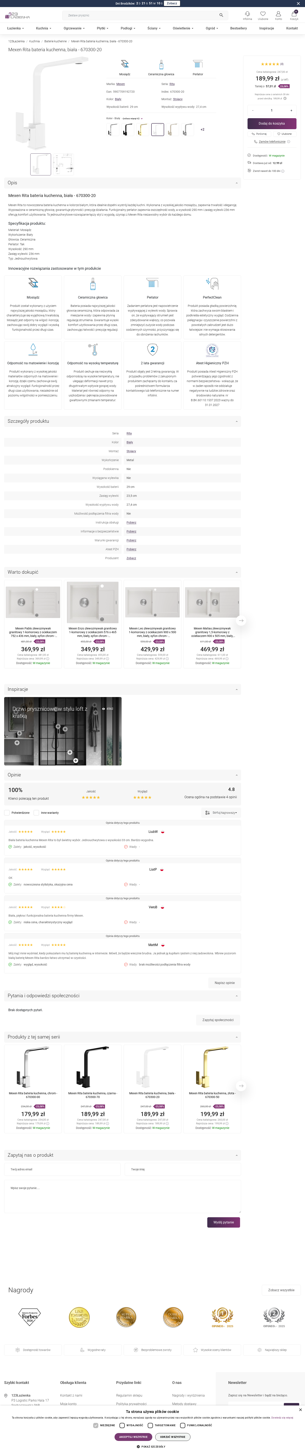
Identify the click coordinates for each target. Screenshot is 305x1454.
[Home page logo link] (24, 15)
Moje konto (68, 1404)
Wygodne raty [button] (97, 1350)
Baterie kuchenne (55, 41)
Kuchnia (34, 41)
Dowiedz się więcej (282, 1417)
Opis (12, 183)
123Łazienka (16, 41)
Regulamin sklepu (129, 1395)
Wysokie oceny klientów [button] (216, 1350)
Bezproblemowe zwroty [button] (156, 1350)
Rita (172, 84)
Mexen (120, 84)
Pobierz (131, 522)
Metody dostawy (184, 1404)
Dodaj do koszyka (272, 123)
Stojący (178, 99)
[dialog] (152, 1429)
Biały (118, 99)
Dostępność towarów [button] (37, 1350)
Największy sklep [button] (276, 1350)
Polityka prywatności (131, 1404)
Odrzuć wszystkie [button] (172, 1437)
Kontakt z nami (71, 1395)
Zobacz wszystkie (281, 1290)
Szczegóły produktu (28, 421)
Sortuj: (216, 812)
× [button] (300, 1409)
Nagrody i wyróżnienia (188, 1395)
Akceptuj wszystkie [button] (133, 1437)
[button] (294, 15)
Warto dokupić (23, 572)
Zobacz (172, 3)
